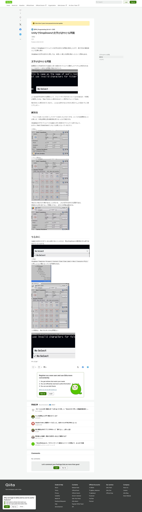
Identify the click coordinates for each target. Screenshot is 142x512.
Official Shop (109, 493)
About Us (125, 487)
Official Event (30, 5)
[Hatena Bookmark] (20, 34)
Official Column (41, 5)
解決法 (101, 57)
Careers (125, 490)
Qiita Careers (62, 5)
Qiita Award (75, 501)
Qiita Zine (108, 490)
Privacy (57, 493)
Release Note (75, 487)
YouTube (91, 498)
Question (21, 5)
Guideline (57, 495)
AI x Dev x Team (74, 5)
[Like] (20, 10)
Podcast (91, 501)
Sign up (14, 506)
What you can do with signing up (48, 389)
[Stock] (20, 17)
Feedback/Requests (60, 501)
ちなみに (101, 59)
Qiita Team (109, 487)
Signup (133, 2)
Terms (56, 490)
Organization (52, 5)
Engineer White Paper (78, 504)
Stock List (14, 5)
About (56, 487)
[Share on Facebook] (20, 29)
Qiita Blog (125, 493)
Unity (33, 36)
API (73, 506)
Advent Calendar (76, 495)
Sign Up (64, 467)
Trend (8, 5)
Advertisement (59, 506)
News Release (127, 495)
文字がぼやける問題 (104, 54)
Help (56, 504)
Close (21, 506)
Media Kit (57, 498)
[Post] (20, 24)
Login (126, 2)
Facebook (91, 495)
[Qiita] (9, 2)
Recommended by (44, 404)
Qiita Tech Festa (76, 498)
